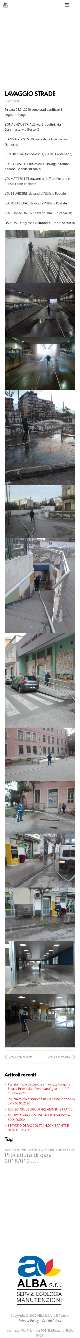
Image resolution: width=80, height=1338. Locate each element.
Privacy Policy (29, 1320)
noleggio (49, 1149)
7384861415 (10, 1149)
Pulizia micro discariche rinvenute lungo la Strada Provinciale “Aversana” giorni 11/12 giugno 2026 (39, 1088)
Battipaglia (34, 1149)
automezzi (22, 1149)
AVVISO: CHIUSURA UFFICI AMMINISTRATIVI (41, 1109)
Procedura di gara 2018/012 (28, 1158)
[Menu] (67, 5)
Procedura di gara (64, 1149)
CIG (42, 1149)
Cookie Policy (51, 1320)
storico (34, 1162)
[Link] (5, 5)
